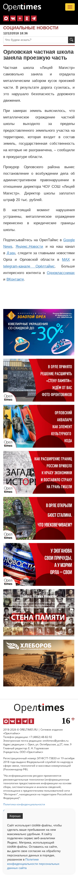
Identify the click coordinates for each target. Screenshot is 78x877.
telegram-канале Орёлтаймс (29, 266)
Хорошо (15, 816)
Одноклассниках (61, 273)
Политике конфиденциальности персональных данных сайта (33, 863)
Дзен (11, 253)
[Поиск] (71, 40)
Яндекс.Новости (29, 246)
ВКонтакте (15, 279)
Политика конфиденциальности (24, 804)
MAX (66, 259)
